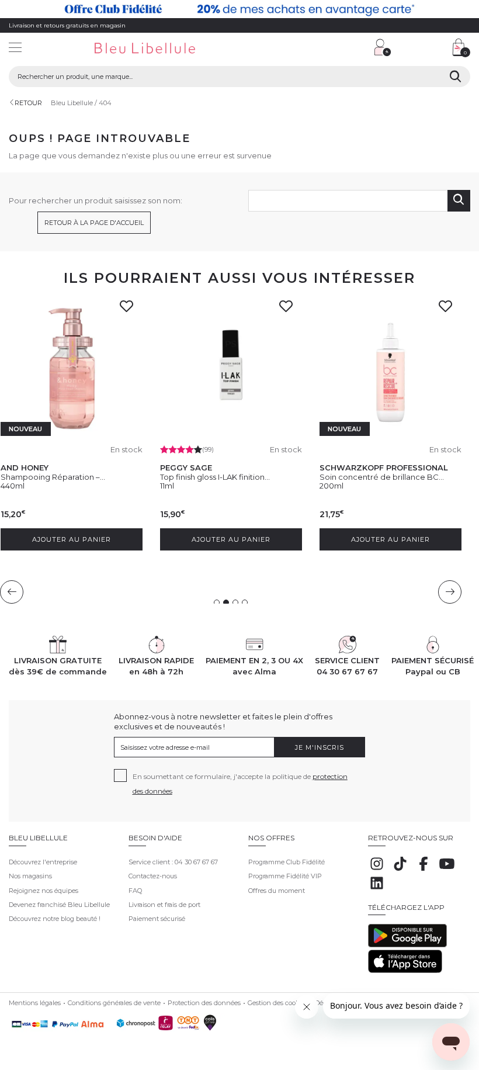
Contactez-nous (153, 876)
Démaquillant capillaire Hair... (277, 477)
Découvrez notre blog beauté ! (54, 919)
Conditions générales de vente (114, 1003)
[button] (306, 48)
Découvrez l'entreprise (43, 862)
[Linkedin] (377, 889)
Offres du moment (276, 891)
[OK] (458, 201)
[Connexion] (382, 47)
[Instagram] (377, 870)
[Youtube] (447, 870)
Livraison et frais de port (164, 905)
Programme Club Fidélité (286, 862)
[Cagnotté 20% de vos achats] (239, 9)
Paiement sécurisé (157, 919)
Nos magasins (30, 876)
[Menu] (15, 49)
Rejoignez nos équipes (43, 891)
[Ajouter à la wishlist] (33, 310)
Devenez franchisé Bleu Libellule (59, 905)
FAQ (135, 891)
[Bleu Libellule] (162, 48)
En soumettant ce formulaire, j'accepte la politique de (240, 783)
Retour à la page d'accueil (94, 223)
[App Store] (405, 971)
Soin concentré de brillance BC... (125, 477)
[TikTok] (400, 870)
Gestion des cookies (278, 1003)
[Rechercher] (455, 76)
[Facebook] (423, 870)
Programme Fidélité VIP (285, 876)
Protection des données (204, 1003)
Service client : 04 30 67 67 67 (173, 862)
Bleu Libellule (72, 103)
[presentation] (11, 592)
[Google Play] (407, 945)
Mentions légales (35, 1003)
